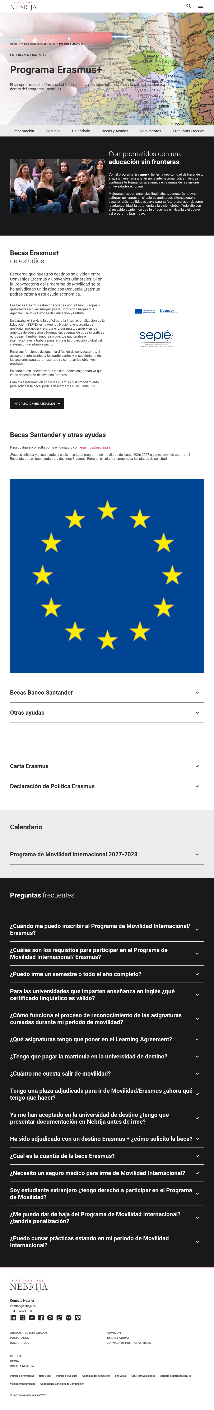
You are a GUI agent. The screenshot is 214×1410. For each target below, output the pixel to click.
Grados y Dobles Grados (28, 1332)
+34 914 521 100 (21, 1311)
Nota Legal (45, 1375)
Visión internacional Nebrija (38, 43)
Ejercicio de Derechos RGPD (175, 1375)
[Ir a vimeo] (77, 1317)
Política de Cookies (66, 1375)
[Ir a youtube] (31, 1317)
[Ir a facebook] (41, 1317)
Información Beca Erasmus (34, 403)
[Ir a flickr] (68, 1317)
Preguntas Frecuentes (191, 131)
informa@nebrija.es (23, 1306)
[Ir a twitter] (22, 1317)
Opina (14, 1361)
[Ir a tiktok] (59, 1317)
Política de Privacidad (22, 1375)
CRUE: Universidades (143, 1375)
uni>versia (120, 1375)
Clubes (15, 1356)
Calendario (81, 131)
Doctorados (19, 1342)
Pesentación (23, 131)
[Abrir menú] (200, 6)
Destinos (53, 131)
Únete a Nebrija (22, 1366)
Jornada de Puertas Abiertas (129, 1342)
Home (13, 43)
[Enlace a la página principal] (23, 6)
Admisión (114, 1332)
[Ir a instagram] (50, 1317)
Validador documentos (22, 1383)
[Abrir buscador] (189, 6)
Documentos (150, 131)
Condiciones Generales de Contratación (62, 1383)
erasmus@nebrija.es (95, 447)
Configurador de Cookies (96, 1375)
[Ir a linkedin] (13, 1317)
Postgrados (19, 1337)
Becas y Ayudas (115, 131)
